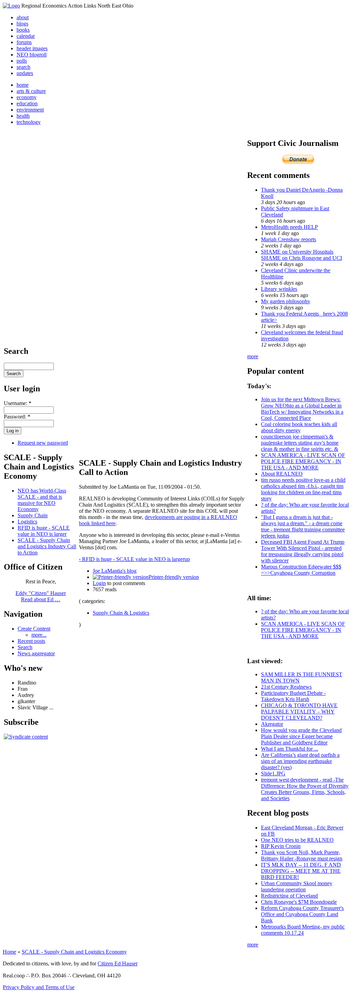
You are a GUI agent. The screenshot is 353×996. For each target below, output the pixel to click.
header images (32, 48)
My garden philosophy (285, 301)
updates (25, 73)
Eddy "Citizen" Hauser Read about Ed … (41, 596)
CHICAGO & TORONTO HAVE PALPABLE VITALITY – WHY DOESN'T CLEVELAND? (299, 711)
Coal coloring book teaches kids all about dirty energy (299, 427)
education (27, 103)
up (187, 559)
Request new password (43, 443)
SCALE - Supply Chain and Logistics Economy (74, 952)
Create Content (34, 629)
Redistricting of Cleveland (289, 896)
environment (30, 110)
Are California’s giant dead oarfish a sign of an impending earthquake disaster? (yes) (300, 761)
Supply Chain (33, 515)
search (23, 67)
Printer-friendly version (174, 577)
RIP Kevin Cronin (281, 846)
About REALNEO (282, 474)
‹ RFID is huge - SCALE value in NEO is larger (131, 559)
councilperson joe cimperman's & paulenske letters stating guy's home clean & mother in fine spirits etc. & (300, 443)
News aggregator (36, 653)
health (23, 116)
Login (99, 583)
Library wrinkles (279, 289)
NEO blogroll (32, 54)
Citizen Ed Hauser (118, 963)
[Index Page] (11, 6)
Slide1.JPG (273, 773)
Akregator (272, 724)
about (23, 17)
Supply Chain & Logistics (121, 613)
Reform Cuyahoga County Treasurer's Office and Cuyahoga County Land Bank (302, 914)
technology (29, 122)
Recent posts (31, 641)
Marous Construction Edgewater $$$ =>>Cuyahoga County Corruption (301, 570)
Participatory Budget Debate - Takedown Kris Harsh (293, 696)
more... (39, 635)
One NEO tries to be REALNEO (297, 840)
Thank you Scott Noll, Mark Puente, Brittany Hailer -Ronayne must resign (301, 855)
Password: (17, 417)
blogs (22, 24)
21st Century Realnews (286, 687)
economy (27, 97)
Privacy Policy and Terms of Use (38, 987)
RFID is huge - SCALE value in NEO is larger (44, 531)
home (23, 85)
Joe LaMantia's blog (115, 571)
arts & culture (31, 91)
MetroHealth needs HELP (289, 227)
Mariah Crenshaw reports (288, 239)
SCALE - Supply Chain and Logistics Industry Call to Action (47, 546)
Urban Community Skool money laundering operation (296, 886)
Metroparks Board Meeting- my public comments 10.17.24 (303, 930)
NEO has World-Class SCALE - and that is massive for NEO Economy (42, 500)
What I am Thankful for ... (289, 749)
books (23, 30)
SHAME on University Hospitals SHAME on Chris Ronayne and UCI (301, 255)
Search (25, 647)
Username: (17, 403)
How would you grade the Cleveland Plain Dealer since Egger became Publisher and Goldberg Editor (301, 736)
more (252, 356)
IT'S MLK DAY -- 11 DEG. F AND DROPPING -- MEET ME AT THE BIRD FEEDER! (301, 871)
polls (22, 61)
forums (24, 42)
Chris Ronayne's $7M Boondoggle (299, 902)
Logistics (27, 522)
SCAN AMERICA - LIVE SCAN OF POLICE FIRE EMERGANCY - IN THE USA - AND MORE (303, 461)
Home (9, 952)
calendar (26, 36)
